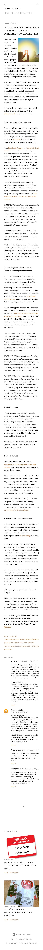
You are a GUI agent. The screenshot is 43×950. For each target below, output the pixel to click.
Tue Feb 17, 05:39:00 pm (30, 750)
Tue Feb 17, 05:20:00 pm (30, 661)
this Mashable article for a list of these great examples (20, 196)
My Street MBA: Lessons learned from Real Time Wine (20, 865)
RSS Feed (7, 627)
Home (7, 13)
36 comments (14, 873)
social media (21, 646)
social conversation (10, 646)
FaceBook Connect (15, 148)
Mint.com (16, 139)
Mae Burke (28, 939)
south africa (8, 649)
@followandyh (9, 114)
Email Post (13, 636)
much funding (25, 536)
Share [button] (6, 636)
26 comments (14, 920)
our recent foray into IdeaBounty (16, 510)
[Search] (37, 3)
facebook (36, 639)
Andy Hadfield (12, 8)
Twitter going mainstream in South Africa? (18, 912)
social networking (33, 646)
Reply (13, 705)
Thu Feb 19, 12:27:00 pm (30, 769)
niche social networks (27, 643)
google (6, 643)
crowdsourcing (14, 639)
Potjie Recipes (18, 13)
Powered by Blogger (23, 935)
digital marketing (26, 639)
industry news (14, 643)
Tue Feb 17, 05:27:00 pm (20, 712)
